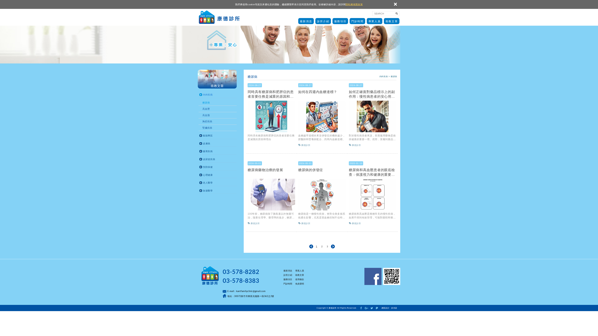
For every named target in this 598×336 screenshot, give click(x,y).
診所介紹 (323, 21)
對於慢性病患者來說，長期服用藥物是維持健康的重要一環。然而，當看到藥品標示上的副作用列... (372, 137)
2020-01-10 (356, 163)
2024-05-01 (254, 163)
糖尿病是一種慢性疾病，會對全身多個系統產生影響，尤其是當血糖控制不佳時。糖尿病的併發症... (321, 215)
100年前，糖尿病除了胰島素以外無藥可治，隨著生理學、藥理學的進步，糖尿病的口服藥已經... (271, 215)
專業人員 (374, 21)
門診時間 (357, 21)
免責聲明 (299, 283)
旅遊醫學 (208, 190)
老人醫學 (208, 182)
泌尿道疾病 (209, 159)
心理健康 (208, 175)
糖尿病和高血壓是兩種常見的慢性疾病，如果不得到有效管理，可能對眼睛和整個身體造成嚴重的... (372, 215)
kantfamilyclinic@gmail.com (251, 291)
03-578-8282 (241, 272)
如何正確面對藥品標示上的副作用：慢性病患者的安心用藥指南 (372, 94)
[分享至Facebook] (361, 308)
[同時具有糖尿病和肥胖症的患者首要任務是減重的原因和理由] (271, 116)
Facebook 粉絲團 (373, 276)
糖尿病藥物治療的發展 (265, 170)
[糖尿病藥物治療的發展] (271, 194)
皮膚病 (206, 143)
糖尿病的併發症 (310, 170)
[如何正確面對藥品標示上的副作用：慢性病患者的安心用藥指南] (372, 116)
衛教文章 (392, 21)
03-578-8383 (241, 281)
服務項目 (340, 21)
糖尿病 (206, 102)
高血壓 (206, 108)
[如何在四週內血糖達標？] (322, 116)
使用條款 (299, 279)
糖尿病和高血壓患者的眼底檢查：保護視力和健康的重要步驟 (372, 172)
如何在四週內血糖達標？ (317, 92)
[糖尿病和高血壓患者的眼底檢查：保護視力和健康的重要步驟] (372, 194)
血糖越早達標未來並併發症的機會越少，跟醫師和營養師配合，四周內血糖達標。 (321, 137)
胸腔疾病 (207, 121)
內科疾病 (208, 94)
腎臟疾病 (207, 127)
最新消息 (306, 21)
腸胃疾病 (208, 151)
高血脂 (206, 115)
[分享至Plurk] (377, 308)
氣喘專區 (208, 135)
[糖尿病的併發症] (322, 194)
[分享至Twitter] (371, 308)
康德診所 (220, 17)
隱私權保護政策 (354, 4)
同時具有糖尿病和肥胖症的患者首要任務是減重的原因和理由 (271, 94)
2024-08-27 (254, 85)
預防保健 (208, 167)
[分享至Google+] (366, 308)
